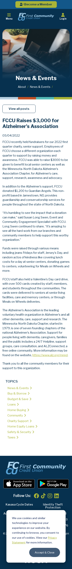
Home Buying (16, 410)
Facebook (36, 495)
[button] (63, 17)
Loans (11, 404)
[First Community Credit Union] (36, 16)
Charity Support (18, 421)
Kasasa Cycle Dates (19, 504)
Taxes (11, 437)
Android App (53, 483)
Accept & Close (44, 552)
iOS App (19, 483)
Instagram (50, 495)
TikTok (43, 495)
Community (15, 415)
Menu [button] (9, 18)
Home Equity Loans (20, 426)
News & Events (40, 86)
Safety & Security (19, 432)
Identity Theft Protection (53, 506)
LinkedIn (56, 495)
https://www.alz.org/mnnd (50, 355)
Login (63, 18)
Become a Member (38, 4)
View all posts (19, 109)
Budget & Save (17, 399)
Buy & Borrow (17, 393)
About (22, 86)
